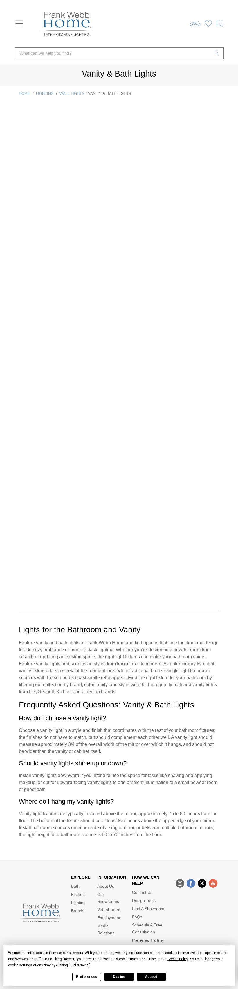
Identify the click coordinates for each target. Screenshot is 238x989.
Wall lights (71, 93)
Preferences (86, 977)
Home (24, 93)
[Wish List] (208, 24)
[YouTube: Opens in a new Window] (213, 883)
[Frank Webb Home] (66, 23)
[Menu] (19, 24)
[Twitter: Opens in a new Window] (202, 883)
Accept (151, 977)
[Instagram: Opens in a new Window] (180, 883)
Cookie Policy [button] (177, 959)
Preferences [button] (79, 965)
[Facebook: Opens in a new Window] (191, 883)
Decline (119, 977)
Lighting (45, 93)
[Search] (216, 53)
